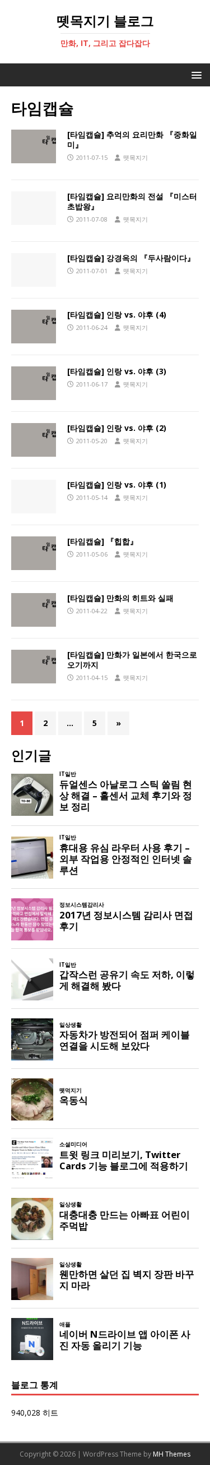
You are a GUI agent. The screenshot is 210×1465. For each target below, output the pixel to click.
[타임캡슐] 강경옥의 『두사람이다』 (131, 257)
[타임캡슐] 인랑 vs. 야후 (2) (116, 427)
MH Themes (171, 1454)
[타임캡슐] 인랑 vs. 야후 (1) (116, 484)
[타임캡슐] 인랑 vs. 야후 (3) (116, 371)
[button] (194, 74)
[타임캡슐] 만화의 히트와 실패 (120, 598)
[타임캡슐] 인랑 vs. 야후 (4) (116, 314)
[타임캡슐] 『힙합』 (102, 541)
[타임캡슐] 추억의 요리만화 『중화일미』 (132, 139)
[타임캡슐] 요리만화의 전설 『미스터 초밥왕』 (132, 201)
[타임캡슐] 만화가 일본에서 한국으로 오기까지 (132, 659)
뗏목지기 (135, 157)
